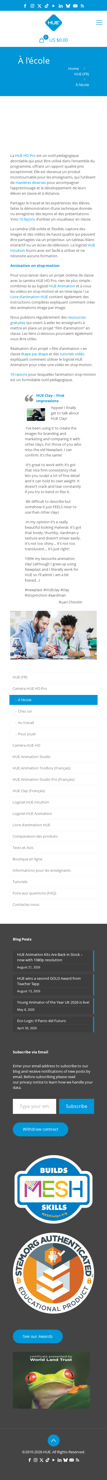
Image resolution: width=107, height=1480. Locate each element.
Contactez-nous (26, 904)
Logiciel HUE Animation (32, 813)
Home (73, 68)
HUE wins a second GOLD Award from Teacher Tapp (49, 981)
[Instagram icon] (32, 6)
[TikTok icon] (47, 6)
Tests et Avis (23, 847)
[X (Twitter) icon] (39, 6)
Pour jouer (27, 733)
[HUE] (53, 22)
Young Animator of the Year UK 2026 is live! (53, 1002)
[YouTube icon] (54, 6)
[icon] (68, 6)
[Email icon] (75, 6)
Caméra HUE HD (26, 745)
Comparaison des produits (35, 836)
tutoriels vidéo (72, 353)
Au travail (26, 722)
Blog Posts (22, 939)
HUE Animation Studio (32, 756)
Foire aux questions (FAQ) (34, 893)
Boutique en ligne (27, 859)
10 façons (27, 219)
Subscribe (76, 1106)
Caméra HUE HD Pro (30, 688)
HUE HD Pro (25, 155)
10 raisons (18, 374)
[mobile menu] (99, 22)
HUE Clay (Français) (29, 790)
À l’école (82, 84)
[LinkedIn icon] (61, 6)
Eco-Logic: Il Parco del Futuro (41, 1020)
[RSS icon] (82, 6)
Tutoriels (20, 881)
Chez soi (25, 711)
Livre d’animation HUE (29, 296)
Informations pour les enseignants (42, 870)
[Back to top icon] (54, 1440)
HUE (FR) (81, 73)
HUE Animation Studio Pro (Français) (43, 779)
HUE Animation (62, 285)
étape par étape (34, 353)
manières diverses (30, 182)
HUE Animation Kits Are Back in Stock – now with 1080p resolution (50, 957)
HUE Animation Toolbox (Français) (41, 768)
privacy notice (31, 1082)
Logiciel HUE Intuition (31, 802)
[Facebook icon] (25, 6)
